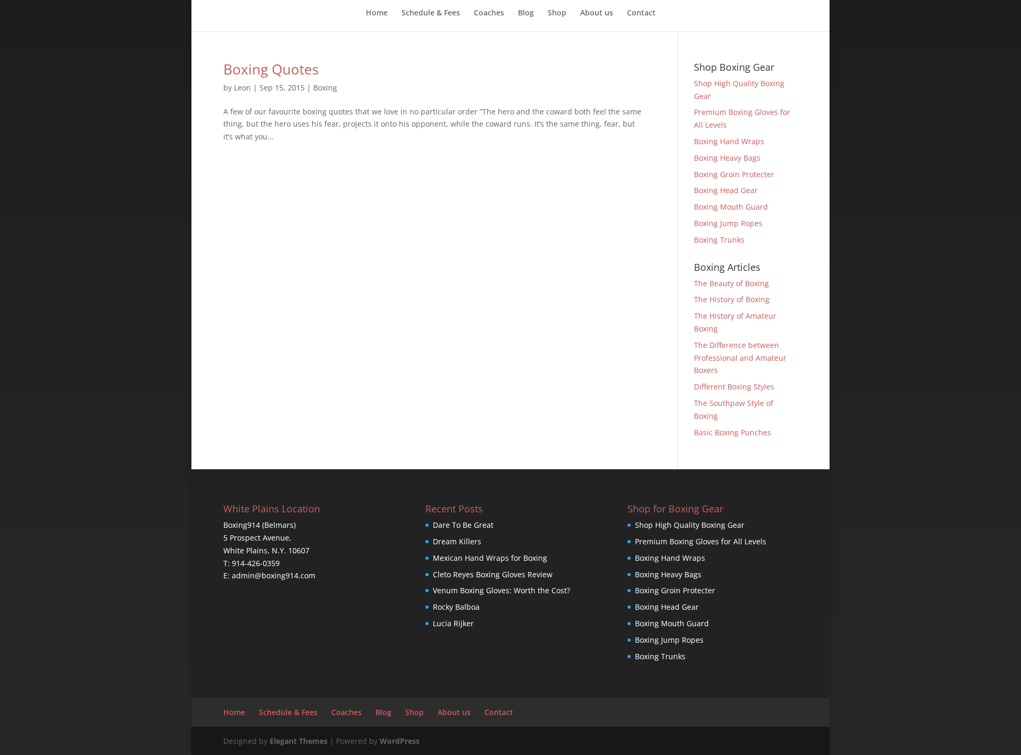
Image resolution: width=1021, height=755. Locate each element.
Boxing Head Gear (726, 190)
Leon (242, 87)
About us (596, 13)
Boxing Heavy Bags (727, 158)
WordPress (400, 741)
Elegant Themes (299, 741)
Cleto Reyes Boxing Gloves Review (493, 574)
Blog (526, 13)
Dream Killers (457, 541)
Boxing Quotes (271, 69)
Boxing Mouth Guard (731, 207)
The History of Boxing (731, 299)
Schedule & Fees (430, 13)
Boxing (325, 87)
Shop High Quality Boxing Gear (689, 525)
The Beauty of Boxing (731, 283)
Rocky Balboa (456, 607)
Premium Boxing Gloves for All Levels (700, 541)
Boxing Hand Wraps (729, 141)
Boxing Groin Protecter (734, 174)
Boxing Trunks (719, 240)
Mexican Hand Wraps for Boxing (490, 558)
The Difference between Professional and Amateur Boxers (740, 358)
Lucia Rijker (453, 623)
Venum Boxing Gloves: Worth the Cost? (501, 590)
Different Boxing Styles (734, 386)
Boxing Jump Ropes (728, 223)
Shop (557, 13)
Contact (641, 13)
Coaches (489, 13)
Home (377, 13)
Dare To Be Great (463, 525)
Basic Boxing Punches (732, 432)
